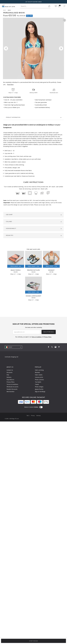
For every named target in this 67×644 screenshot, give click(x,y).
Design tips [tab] (9, 235)
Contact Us (10, 370)
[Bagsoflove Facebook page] (48, 347)
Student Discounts (12, 389)
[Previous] (6, 48)
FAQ (8, 375)
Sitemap (38, 415)
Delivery (9, 377)
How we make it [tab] (11, 228)
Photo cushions (39, 379)
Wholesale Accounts (12, 387)
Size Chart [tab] (9, 214)
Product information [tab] (13, 117)
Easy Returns (10, 379)
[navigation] (13, 347)
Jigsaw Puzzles (39, 389)
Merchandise (10, 391)
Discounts (9, 372)
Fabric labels (38, 375)
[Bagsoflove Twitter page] (52, 347)
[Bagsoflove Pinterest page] (59, 347)
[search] (49, 6)
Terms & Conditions (12, 384)
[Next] (61, 48)
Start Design (33, 641)
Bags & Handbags (40, 391)
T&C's (28, 415)
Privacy (33, 415)
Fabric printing (39, 370)
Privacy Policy (10, 382)
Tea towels (38, 382)
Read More (10, 84)
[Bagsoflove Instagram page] (55, 347)
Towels (37, 384)
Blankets (37, 372)
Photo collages (39, 387)
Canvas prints (39, 377)
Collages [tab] (9, 221)
